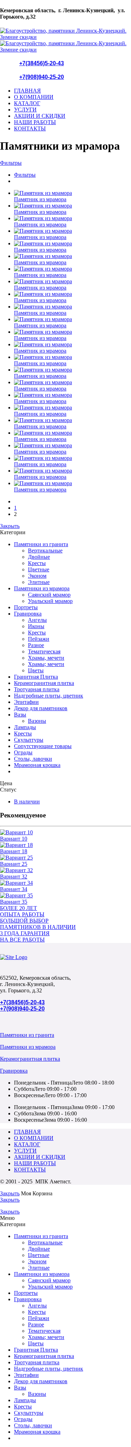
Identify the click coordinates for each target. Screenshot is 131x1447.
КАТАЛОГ (27, 103)
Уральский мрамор (50, 601)
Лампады (25, 727)
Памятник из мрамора (40, 199)
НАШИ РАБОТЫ (35, 122)
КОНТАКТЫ (30, 128)
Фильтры (11, 163)
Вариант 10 (13, 839)
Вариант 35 (13, 902)
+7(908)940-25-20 (41, 77)
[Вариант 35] (65, 895)
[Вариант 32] (65, 870)
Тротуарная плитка (36, 689)
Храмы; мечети (46, 664)
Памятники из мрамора (42, 588)
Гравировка (28, 614)
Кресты (37, 563)
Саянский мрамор (49, 595)
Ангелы (37, 620)
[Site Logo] (13, 957)
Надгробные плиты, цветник (48, 696)
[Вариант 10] (65, 832)
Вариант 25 (13, 864)
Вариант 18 (13, 851)
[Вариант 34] (65, 883)
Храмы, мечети (46, 658)
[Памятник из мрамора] (72, 193)
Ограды (23, 752)
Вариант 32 (13, 876)
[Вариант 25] (65, 858)
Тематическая (44, 651)
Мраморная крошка (37, 765)
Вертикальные (45, 550)
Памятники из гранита (41, 544)
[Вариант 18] (65, 845)
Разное (36, 645)
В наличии (27, 801)
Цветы (36, 670)
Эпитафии (26, 702)
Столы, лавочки (33, 759)
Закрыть (10, 526)
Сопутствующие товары (43, 746)
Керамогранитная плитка (44, 683)
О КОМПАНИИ (33, 97)
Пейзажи (38, 639)
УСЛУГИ (25, 110)
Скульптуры (28, 740)
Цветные (38, 569)
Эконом (37, 576)
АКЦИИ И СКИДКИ (39, 116)
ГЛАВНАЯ (27, 91)
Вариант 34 (13, 889)
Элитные (39, 582)
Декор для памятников (40, 708)
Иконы (36, 626)
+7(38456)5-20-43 (41, 63)
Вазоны (37, 721)
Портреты (26, 607)
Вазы (20, 715)
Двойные (39, 557)
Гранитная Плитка (36, 677)
